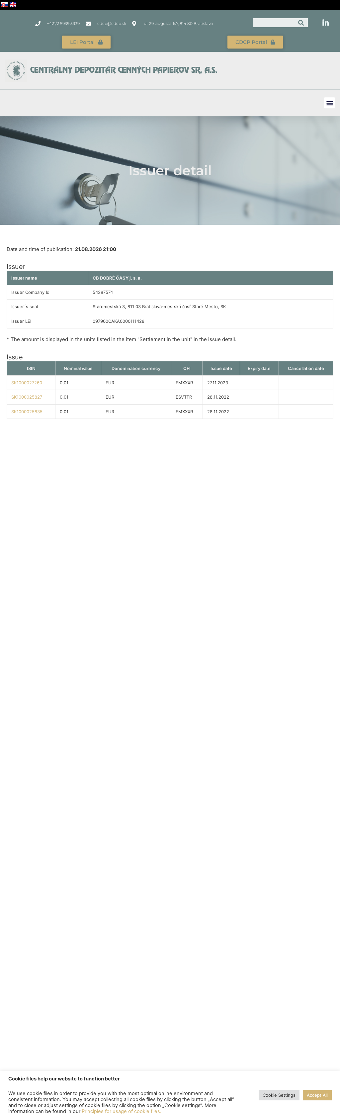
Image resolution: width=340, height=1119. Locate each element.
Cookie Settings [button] (279, 1095)
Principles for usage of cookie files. (121, 1111)
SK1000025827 (26, 397)
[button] (329, 102)
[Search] (301, 22)
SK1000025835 (26, 411)
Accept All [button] (317, 1095)
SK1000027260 (26, 382)
